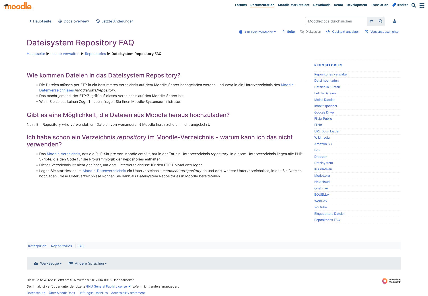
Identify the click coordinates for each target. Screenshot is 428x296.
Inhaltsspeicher (325, 106)
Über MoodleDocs (62, 293)
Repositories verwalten (331, 74)
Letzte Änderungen (117, 21)
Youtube (320, 207)
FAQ (81, 246)
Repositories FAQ (327, 220)
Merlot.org (322, 175)
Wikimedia (322, 137)
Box (317, 150)
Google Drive (324, 112)
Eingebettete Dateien (329, 213)
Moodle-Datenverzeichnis (104, 170)
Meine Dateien (324, 99)
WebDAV (320, 201)
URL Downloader (327, 131)
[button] (422, 5)
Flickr (318, 125)
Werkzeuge (49, 263)
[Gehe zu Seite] (371, 21)
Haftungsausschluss (93, 293)
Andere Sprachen (89, 263)
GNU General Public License (106, 286)
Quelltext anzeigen (346, 31)
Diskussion (313, 31)
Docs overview (76, 21)
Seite (291, 31)
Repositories (95, 53)
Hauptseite (42, 21)
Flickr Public (323, 118)
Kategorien (37, 246)
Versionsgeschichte (384, 31)
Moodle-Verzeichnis (63, 154)
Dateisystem (323, 163)
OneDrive (321, 188)
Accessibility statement (128, 293)
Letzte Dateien (325, 93)
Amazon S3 (323, 144)
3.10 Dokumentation (257, 32)
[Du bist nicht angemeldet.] (395, 21)
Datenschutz (36, 293)
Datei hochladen (326, 80)
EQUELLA (321, 194)
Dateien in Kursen (327, 87)
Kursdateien (323, 169)
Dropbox (320, 156)
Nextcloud (322, 182)
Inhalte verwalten (65, 53)
